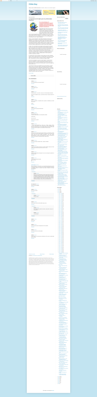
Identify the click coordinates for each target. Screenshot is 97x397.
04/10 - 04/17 (60, 235)
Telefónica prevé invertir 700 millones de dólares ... (62, 290)
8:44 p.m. (35, 91)
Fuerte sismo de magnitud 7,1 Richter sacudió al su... (63, 354)
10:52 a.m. (35, 140)
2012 (59, 191)
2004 (59, 383)
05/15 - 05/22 (60, 229)
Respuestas (33, 171)
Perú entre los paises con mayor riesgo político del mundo (62, 23)
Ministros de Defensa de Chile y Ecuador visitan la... (63, 285)
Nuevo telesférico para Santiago (62, 136)
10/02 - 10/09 (60, 206)
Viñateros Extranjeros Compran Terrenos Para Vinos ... (63, 310)
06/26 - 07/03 (60, 222)
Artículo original (31, 73)
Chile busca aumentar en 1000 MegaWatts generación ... (63, 359)
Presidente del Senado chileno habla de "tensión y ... (63, 283)
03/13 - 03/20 (60, 240)
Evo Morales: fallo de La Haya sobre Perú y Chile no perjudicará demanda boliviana (63, 25)
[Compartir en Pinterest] (35, 75)
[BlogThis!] (32, 75)
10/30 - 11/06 (60, 201)
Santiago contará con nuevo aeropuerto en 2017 (62, 138)
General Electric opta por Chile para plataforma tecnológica (63, 176)
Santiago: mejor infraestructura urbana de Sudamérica (62, 182)
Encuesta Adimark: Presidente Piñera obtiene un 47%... (63, 350)
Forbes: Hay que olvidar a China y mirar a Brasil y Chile (62, 145)
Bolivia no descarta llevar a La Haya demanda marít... (63, 348)
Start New (61, 96)
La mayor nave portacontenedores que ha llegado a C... (63, 329)
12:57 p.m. (38, 195)
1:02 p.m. (38, 212)
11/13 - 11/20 (60, 199)
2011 (59, 192)
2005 (59, 382)
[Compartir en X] (33, 75)
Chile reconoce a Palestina (62, 297)
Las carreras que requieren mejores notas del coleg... (62, 374)
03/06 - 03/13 (60, 241)
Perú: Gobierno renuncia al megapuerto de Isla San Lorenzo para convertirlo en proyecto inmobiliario (62, 38)
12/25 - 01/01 (60, 193)
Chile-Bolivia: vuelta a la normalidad (62, 316)
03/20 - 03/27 (60, 239)
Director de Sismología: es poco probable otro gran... (63, 270)
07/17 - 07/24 (60, 219)
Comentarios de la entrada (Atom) (37, 255)
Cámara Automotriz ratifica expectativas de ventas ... (62, 344)
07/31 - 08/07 (60, 216)
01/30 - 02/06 (60, 247)
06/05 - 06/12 (60, 226)
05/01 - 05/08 (60, 232)
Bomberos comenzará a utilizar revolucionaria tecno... (63, 335)
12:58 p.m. (35, 201)
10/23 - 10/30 (60, 202)
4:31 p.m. (35, 145)
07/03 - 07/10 (60, 221)
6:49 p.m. (35, 86)
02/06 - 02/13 (60, 246)
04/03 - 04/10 (60, 236)
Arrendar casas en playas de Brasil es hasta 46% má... (63, 361)
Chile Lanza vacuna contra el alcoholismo (63, 298)
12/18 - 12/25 (60, 194)
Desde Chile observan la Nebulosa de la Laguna (62, 306)
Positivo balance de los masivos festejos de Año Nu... (63, 356)
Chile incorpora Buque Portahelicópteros (61, 131)
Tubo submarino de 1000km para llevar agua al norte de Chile (62, 146)
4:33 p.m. (35, 151)
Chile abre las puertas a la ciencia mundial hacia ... (63, 275)
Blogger (53, 390)
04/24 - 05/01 (60, 233)
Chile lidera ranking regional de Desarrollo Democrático (62, 114)
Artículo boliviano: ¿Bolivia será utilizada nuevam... (63, 289)
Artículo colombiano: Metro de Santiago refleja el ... (63, 261)
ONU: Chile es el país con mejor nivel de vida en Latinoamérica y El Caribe (63, 28)
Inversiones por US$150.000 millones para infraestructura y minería (63, 133)
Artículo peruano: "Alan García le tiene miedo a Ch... (63, 367)
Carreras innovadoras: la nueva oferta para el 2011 (63, 319)
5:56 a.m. (35, 131)
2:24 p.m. (38, 173)
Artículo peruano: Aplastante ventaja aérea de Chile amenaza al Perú (63, 45)
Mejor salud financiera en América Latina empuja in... (63, 326)
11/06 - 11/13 (60, 200)
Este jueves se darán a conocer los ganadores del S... (63, 341)
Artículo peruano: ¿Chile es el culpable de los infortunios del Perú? (63, 30)
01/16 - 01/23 (60, 249)
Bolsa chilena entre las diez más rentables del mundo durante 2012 (62, 35)
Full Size (65, 96)
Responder (32, 83)
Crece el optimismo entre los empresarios (62, 324)
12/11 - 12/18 (60, 195)
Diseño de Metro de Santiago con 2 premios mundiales (63, 139)
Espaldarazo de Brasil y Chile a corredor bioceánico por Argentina (62, 175)
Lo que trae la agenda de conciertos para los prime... (63, 337)
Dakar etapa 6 (60, 264)
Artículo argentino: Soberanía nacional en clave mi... (63, 279)
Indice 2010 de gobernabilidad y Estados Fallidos (62, 150)
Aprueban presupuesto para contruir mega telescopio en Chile (63, 135)
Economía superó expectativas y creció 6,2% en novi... (63, 308)
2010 (59, 376)
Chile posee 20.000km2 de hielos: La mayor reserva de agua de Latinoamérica (63, 168)
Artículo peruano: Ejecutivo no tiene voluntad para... (63, 273)
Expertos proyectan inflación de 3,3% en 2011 (63, 257)
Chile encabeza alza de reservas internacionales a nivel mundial (62, 128)
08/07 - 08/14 (60, 215)
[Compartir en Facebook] (34, 75)
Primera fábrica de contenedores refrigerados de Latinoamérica (62, 124)
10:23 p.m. (35, 112)
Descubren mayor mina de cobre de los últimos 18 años (63, 173)
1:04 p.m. (35, 224)
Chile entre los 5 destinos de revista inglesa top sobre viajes (63, 178)
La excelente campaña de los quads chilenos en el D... (63, 268)
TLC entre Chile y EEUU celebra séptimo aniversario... (63, 331)
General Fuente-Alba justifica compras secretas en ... (63, 287)
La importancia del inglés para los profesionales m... (63, 321)
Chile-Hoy (33, 4)
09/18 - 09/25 (60, 208)
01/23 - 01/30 (60, 248)
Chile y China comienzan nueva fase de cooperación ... (63, 363)
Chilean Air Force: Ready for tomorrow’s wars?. (62, 346)
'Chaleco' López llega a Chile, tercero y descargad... (63, 304)
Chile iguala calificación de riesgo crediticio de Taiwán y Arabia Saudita (63, 152)
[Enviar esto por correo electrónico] (31, 75)
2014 (59, 188)
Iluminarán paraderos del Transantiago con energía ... (63, 259)
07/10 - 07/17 (60, 220)
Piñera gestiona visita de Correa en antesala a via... (63, 312)
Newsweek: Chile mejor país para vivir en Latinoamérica (62, 148)
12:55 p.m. (35, 189)
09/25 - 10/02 (60, 207)
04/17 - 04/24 (60, 234)
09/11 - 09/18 (60, 209)
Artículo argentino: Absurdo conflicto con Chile (62, 277)
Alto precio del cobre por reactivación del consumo (62, 263)
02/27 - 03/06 (60, 242)
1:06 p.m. (35, 229)
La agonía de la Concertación (63, 317)
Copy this (58, 96)
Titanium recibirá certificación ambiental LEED (63, 343)
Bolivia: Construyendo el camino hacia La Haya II (63, 314)
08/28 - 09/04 (60, 212)
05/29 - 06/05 (60, 227)
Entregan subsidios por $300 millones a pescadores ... (63, 294)
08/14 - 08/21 (60, 214)
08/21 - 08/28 (60, 213)
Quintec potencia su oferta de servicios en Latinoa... (63, 339)
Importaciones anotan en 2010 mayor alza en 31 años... (63, 255)
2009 (59, 377)
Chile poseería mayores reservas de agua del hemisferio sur (63, 183)
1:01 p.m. (38, 207)
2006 (59, 381)
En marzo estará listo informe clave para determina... (63, 365)
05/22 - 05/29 (60, 228)
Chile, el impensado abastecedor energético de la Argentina (62, 41)
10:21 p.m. (35, 107)
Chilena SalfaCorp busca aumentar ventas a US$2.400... (63, 322)
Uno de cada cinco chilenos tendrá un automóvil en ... (63, 302)
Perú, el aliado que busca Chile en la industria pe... (63, 368)
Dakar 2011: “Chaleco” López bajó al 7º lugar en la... (63, 333)
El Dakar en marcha (61, 357)
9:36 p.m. (35, 99)
